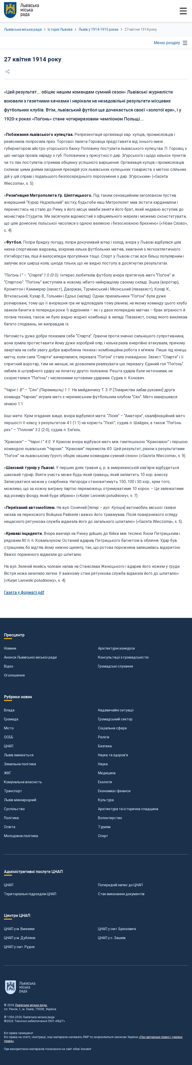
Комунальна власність (23, 782)
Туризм (104, 827)
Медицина (107, 773)
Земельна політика (20, 764)
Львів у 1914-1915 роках (98, 29)
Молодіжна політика (21, 836)
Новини (10, 648)
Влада (9, 710)
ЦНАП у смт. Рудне (19, 947)
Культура (106, 800)
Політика (11, 818)
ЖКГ (7, 773)
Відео (8, 666)
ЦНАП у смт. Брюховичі (117, 929)
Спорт (103, 836)
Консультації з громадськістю (123, 657)
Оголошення (14, 675)
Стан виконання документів (121, 894)
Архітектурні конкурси (116, 648)
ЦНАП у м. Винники (19, 929)
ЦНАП (8, 746)
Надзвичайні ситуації (116, 710)
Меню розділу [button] (167, 42)
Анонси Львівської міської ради (30, 657)
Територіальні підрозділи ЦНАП (30, 894)
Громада (11, 719)
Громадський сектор (115, 719)
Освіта (9, 827)
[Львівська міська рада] (21, 10)
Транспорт (13, 791)
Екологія (105, 782)
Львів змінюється (19, 755)
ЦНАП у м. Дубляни (19, 938)
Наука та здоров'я (113, 755)
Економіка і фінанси (114, 791)
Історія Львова (60, 29)
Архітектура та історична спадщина (128, 809)
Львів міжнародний (20, 800)
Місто (9, 728)
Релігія (103, 737)
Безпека (105, 746)
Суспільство (14, 809)
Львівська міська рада (23, 29)
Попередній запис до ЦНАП (120, 885)
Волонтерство (110, 818)
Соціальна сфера (112, 728)
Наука (103, 764)
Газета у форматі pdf (24, 592)
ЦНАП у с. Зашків (112, 938)
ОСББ (8, 737)
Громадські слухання (115, 666)
